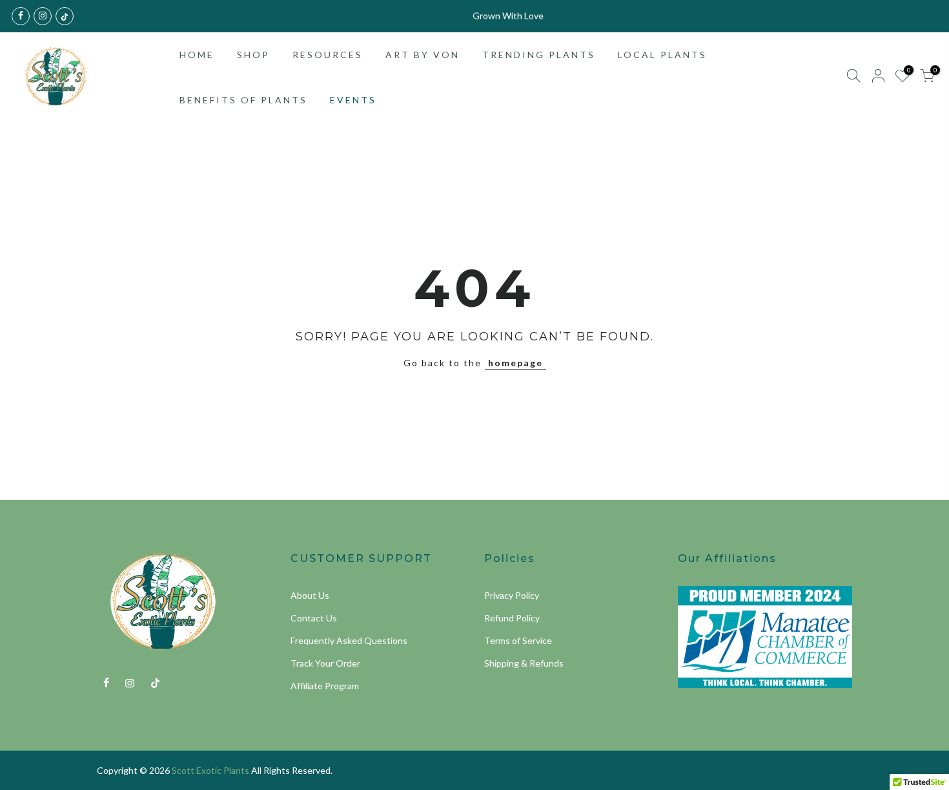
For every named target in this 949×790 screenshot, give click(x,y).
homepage (515, 362)
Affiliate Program (325, 685)
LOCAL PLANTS (662, 54)
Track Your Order (325, 663)
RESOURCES (327, 54)
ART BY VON (422, 54)
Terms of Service (518, 640)
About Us (310, 595)
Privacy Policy (511, 595)
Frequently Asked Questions (349, 640)
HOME (196, 54)
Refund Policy (512, 617)
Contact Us (314, 617)
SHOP (253, 54)
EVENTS (353, 99)
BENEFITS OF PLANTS (243, 99)
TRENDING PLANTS (538, 54)
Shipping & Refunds (524, 663)
